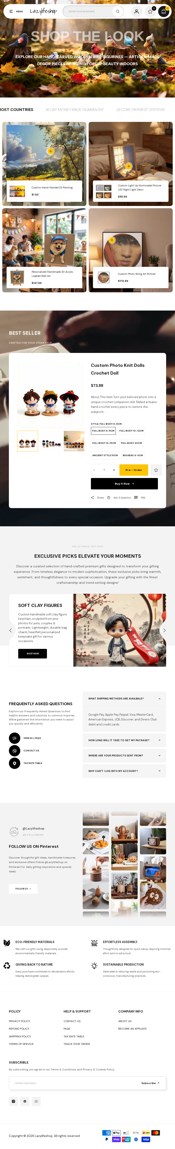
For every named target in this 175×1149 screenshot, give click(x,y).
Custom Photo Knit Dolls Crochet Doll (118, 369)
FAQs (67, 1029)
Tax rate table (74, 1036)
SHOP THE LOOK (87, 36)
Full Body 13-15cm (104, 443)
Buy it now (122, 484)
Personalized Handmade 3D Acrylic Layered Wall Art (52, 274)
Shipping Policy (20, 1036)
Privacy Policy (19, 1021)
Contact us (72, 1021)
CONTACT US (31, 750)
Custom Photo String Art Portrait (137, 273)
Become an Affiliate (132, 1029)
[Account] (136, 11)
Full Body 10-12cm (131, 430)
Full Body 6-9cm (103, 430)
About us (124, 1021)
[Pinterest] (24, 1101)
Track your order (77, 1044)
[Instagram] (13, 1101)
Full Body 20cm (131, 443)
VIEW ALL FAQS (32, 738)
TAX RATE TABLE (32, 763)
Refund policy (19, 1029)
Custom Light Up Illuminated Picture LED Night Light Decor (139, 187)
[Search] (117, 11)
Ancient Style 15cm (105, 455)
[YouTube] (36, 1101)
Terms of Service (21, 1044)
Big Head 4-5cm (133, 455)
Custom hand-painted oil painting (52, 187)
